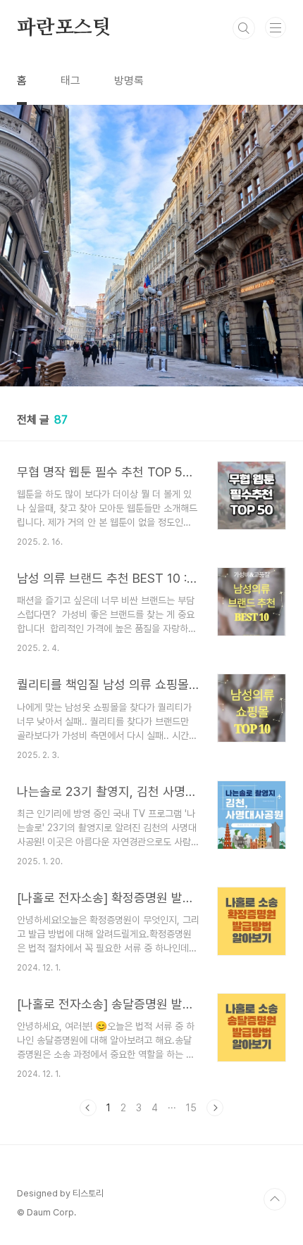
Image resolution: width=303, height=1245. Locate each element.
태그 (70, 80)
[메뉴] (275, 27)
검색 (243, 28)
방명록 (129, 80)
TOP (275, 1199)
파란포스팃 (64, 28)
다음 (214, 1107)
